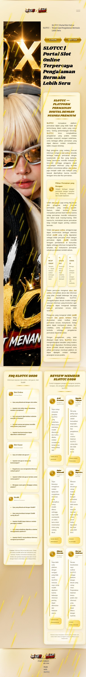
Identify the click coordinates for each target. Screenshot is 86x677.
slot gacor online (58, 230)
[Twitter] (41, 671)
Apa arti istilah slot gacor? (20, 455)
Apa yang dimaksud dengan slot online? (25, 402)
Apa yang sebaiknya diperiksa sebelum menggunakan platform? (24, 530)
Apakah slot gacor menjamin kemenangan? (20, 462)
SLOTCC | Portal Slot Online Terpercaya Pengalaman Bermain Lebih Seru (66, 28)
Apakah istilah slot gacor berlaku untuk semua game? (23, 478)
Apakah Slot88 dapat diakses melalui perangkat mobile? (23, 522)
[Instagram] (41, 667)
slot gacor (56, 203)
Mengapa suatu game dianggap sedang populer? (23, 486)
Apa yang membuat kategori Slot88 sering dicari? (22, 514)
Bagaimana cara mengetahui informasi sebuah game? (23, 470)
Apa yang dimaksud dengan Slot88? (23, 507)
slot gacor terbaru (62, 318)
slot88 (55, 235)
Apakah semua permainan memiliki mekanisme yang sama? (22, 425)
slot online (66, 153)
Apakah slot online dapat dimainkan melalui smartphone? (22, 409)
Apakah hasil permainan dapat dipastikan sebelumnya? (21, 433)
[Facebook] (41, 675)
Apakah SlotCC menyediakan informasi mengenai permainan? (24, 538)
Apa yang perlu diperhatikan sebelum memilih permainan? (23, 417)
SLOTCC (46, 28)
